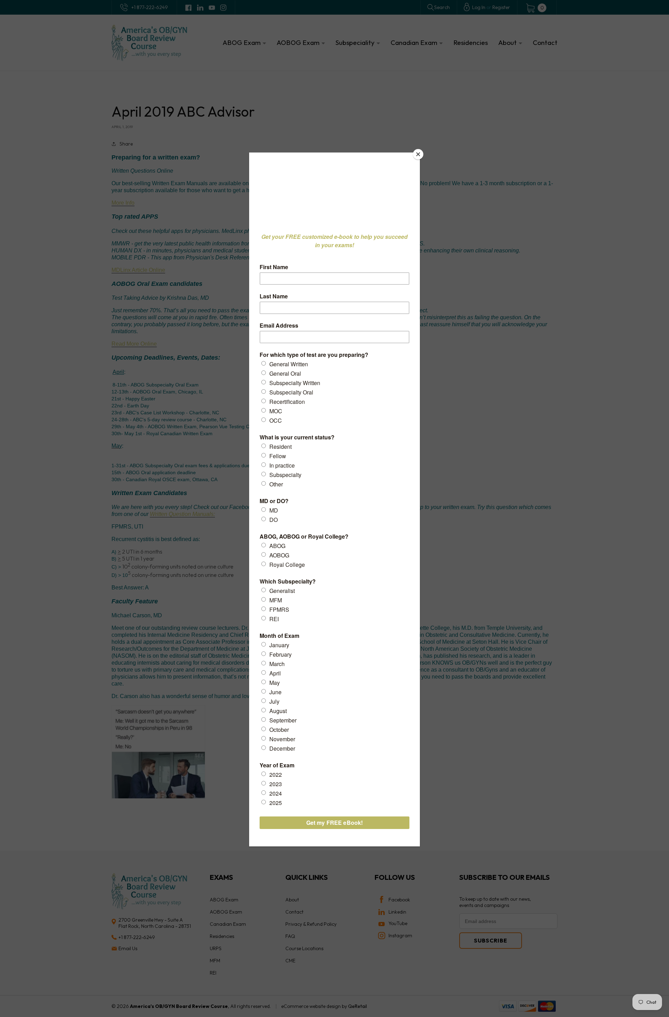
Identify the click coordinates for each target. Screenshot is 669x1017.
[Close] (418, 154)
